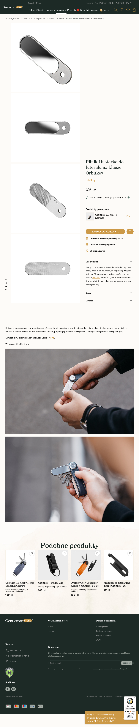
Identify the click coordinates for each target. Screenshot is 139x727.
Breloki (52, 18)
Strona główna (12, 18)
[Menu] (134, 698)
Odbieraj (127, 663)
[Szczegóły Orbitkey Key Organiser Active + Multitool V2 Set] (86, 565)
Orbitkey (90, 180)
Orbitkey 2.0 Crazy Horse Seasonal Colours (19, 584)
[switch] (130, 716)
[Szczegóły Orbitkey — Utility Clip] (53, 565)
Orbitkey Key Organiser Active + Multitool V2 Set (85, 584)
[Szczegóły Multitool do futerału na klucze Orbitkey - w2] (119, 565)
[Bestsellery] (128, 10)
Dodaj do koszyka (105, 231)
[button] (130, 231)
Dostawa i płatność (103, 631)
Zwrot (98, 640)
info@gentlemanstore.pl (19, 656)
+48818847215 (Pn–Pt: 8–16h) (111, 3)
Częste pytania (102, 627)
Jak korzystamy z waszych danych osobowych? (110, 669)
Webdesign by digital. (124, 696)
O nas (38, 3)
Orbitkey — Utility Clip (50, 582)
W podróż (40, 18)
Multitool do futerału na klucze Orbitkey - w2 (117, 584)
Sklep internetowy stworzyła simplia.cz (99, 696)
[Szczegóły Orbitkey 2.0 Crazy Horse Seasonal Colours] (20, 565)
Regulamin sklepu (103, 635)
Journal (31, 3)
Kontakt (89, 3)
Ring (52, 337)
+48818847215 (16, 651)
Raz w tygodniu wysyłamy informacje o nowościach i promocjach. (87, 669)
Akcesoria (27, 18)
